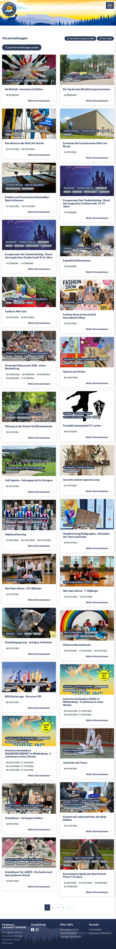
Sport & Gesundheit (34, 185)
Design (67, 363)
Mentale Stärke (71, 754)
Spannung (77, 191)
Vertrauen (42, 80)
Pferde (95, 861)
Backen (90, 804)
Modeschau (69, 306)
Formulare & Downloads (70, 936)
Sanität (76, 80)
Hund (8, 134)
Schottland (36, 522)
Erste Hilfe (30, 80)
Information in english (69, 929)
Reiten (67, 865)
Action (9, 357)
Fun (26, 357)
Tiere (19, 131)
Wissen (17, 134)
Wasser (82, 690)
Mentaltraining (87, 636)
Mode (98, 302)
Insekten (68, 252)
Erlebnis (43, 131)
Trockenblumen (71, 471)
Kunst (92, 525)
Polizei (67, 80)
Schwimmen (101, 686)
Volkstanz (10, 526)
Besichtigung (31, 131)
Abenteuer (101, 188)
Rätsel (67, 191)
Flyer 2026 (107, 38)
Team (87, 417)
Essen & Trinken (71, 131)
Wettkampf (27, 188)
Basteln (18, 357)
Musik (80, 302)
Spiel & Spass (90, 191)
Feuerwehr (99, 77)
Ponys (104, 861)
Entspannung (91, 632)
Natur (77, 252)
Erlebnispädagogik (72, 808)
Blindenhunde (24, 417)
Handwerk (82, 525)
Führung (87, 808)
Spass (33, 357)
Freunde (10, 809)
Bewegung (11, 522)
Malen (30, 303)
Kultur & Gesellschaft (87, 359)
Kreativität (69, 188)
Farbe (8, 303)
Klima (96, 808)
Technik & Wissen (14, 80)
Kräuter (67, 134)
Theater (47, 809)
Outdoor (68, 77)
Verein (96, 417)
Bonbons (105, 131)
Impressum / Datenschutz (100, 933)
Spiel (41, 357)
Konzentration (13, 188)
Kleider (88, 302)
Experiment (78, 363)
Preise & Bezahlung (68, 933)
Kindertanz (23, 522)
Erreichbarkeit (95, 929)
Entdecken (11, 688)
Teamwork (104, 191)
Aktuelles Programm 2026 (81, 38)
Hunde (28, 634)
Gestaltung (19, 303)
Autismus (10, 417)
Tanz (38, 580)
